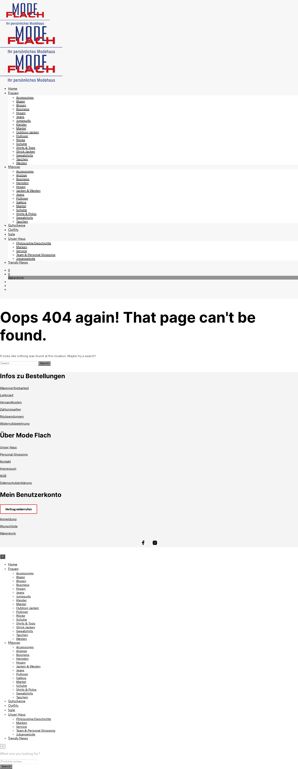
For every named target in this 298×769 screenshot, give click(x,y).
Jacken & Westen (28, 190)
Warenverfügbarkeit (14, 388)
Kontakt (5, 461)
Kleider (21, 124)
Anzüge (21, 175)
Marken (21, 247)
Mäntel (21, 128)
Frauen (13, 93)
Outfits (13, 230)
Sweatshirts (24, 155)
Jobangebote (25, 258)
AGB (3, 475)
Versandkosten (11, 402)
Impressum (8, 468)
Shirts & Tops (25, 147)
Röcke (20, 140)
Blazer (20, 101)
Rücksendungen (12, 416)
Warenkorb (8, 533)
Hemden (22, 183)
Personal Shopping (14, 454)
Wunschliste (9, 526)
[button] (9, 270)
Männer (14, 167)
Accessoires (25, 97)
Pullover (22, 136)
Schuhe (21, 143)
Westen (21, 163)
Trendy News (18, 262)
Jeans (20, 116)
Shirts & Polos (26, 213)
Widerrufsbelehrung (15, 423)
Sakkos (21, 202)
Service (21, 251)
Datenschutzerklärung (16, 483)
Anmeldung (8, 519)
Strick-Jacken (25, 151)
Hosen (21, 113)
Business (22, 109)
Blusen (21, 105)
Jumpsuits (23, 120)
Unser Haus (17, 239)
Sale (11, 234)
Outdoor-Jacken (27, 132)
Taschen (22, 159)
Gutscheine (16, 225)
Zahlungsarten (10, 409)
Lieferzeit (6, 395)
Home (12, 88)
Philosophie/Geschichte (33, 243)
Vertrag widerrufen (18, 509)
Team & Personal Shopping (35, 254)
